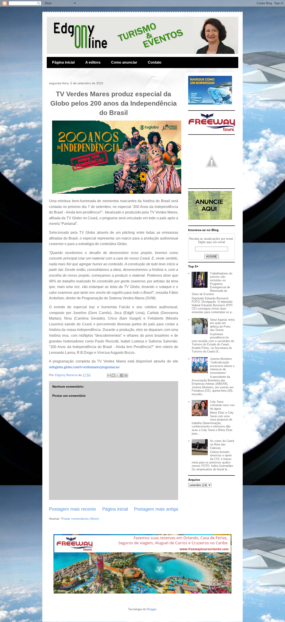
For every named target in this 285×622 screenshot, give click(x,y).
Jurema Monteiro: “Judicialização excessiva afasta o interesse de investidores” (222, 365)
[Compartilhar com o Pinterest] (126, 375)
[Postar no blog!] (113, 375)
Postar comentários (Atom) (80, 518)
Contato (154, 62)
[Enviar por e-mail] (109, 375)
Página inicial (63, 62)
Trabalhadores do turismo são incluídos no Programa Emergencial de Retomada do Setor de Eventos (212, 284)
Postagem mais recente (72, 509)
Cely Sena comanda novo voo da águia (222, 405)
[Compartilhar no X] (117, 375)
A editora (92, 62)
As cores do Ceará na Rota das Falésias (222, 444)
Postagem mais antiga (156, 509)
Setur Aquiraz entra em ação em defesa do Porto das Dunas (222, 325)
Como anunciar (124, 62)
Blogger (151, 609)
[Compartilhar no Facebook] (122, 375)
